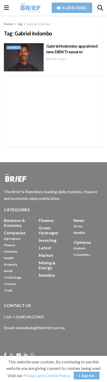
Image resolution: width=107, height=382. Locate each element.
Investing (47, 240)
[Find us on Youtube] (18, 355)
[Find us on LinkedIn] (26, 355)
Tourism (10, 284)
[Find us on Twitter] (11, 355)
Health (9, 258)
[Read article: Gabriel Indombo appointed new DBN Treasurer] (24, 57)
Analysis (79, 248)
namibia (47, 275)
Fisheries (10, 251)
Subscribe (74, 7)
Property (10, 264)
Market (46, 255)
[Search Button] (100, 8)
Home (8, 24)
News (78, 220)
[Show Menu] (6, 8)
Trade (8, 290)
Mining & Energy (47, 265)
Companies (15, 232)
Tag (19, 24)
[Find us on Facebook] (5, 355)
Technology (12, 277)
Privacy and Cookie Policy (46, 375)
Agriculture (12, 239)
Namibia (79, 233)
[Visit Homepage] (30, 8)
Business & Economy (14, 223)
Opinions (82, 242)
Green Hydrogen (48, 230)
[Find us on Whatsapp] (32, 355)
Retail (8, 271)
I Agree (86, 375)
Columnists (81, 255)
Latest (45, 247)
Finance (13, 47)
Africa (77, 226)
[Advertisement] (53, 112)
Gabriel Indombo (38, 24)
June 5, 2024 (57, 59)
